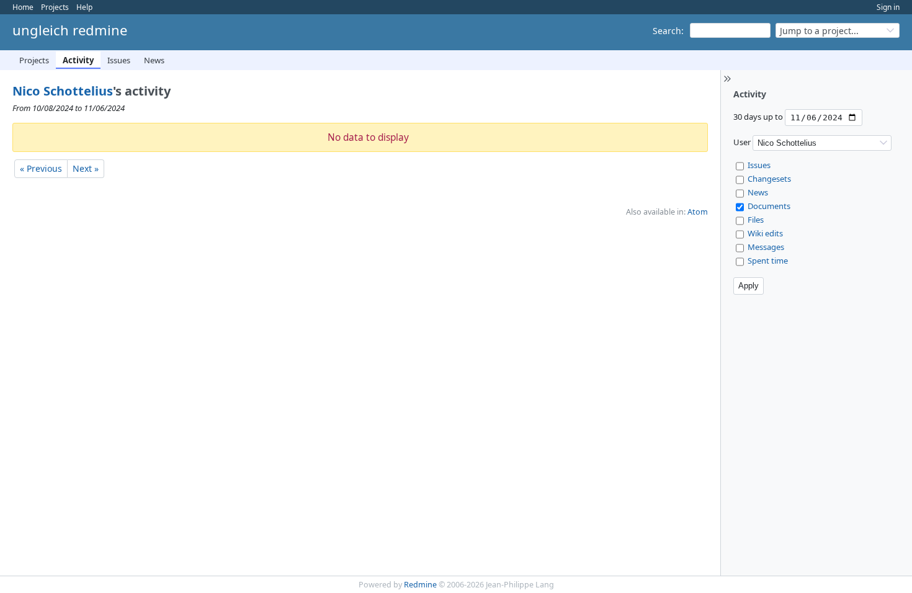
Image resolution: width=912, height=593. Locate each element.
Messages (766, 246)
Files (756, 219)
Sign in (888, 7)
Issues (118, 60)
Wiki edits (765, 233)
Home (23, 7)
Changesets (769, 178)
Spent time (768, 260)
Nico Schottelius (62, 90)
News (154, 60)
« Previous (41, 168)
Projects (55, 7)
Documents (769, 206)
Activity (78, 60)
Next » (86, 168)
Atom (697, 212)
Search (667, 31)
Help (84, 7)
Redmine (420, 584)
